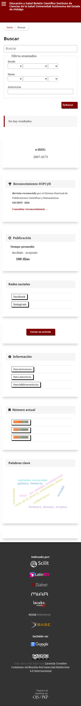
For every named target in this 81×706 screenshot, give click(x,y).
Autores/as (14, 87)
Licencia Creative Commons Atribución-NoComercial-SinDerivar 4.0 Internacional (40, 667)
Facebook (19, 296)
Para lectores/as (22, 369)
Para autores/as (22, 377)
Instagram (19, 304)
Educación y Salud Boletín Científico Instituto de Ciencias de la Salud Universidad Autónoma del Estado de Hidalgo (44, 6)
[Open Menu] (4, 3)
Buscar (69, 105)
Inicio (10, 27)
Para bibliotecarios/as (25, 384)
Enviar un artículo (40, 331)
